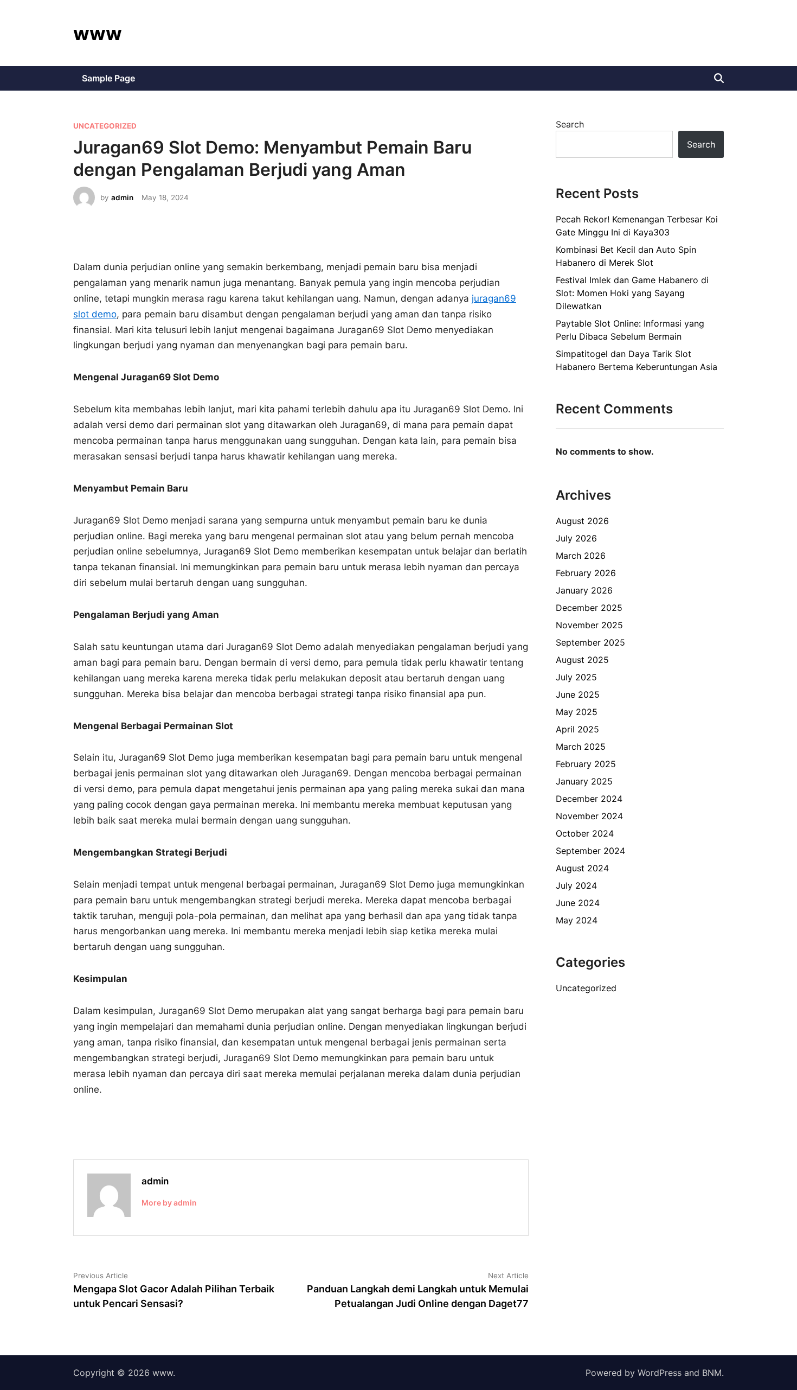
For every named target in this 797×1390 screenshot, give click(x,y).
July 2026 (576, 538)
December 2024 (589, 798)
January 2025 (584, 781)
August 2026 (582, 520)
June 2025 (578, 694)
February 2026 (586, 573)
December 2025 (589, 607)
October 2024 (585, 833)
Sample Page (108, 78)
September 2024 (590, 850)
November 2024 (589, 816)
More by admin (169, 1202)
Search (570, 124)
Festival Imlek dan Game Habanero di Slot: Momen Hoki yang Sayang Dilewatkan (632, 293)
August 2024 (582, 868)
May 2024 (576, 920)
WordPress (660, 1372)
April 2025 (577, 729)
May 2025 (576, 711)
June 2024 (578, 902)
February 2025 (586, 763)
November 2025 (589, 625)
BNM (712, 1372)
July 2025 (576, 677)
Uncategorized (105, 126)
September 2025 (590, 642)
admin (122, 197)
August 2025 (582, 659)
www (97, 33)
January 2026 (584, 590)
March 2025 (581, 746)
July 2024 (576, 885)
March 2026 (581, 555)
